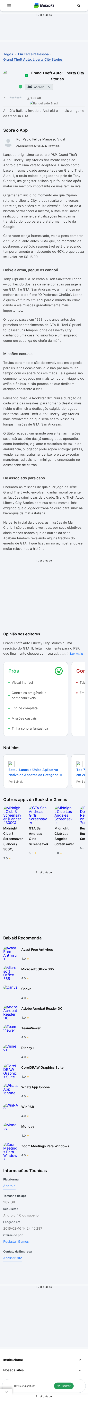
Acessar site (12, 1258)
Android (9, 1186)
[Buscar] (79, 6)
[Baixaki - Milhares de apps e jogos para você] (44, 6)
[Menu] (9, 6)
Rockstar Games (16, 1241)
